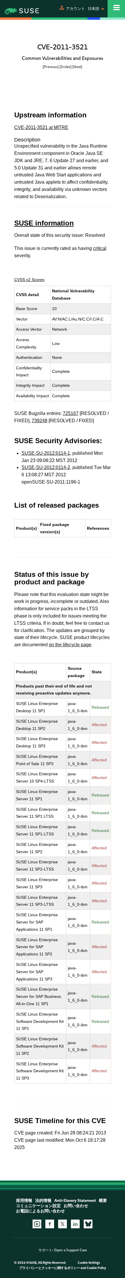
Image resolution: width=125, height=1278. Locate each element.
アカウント (75, 8)
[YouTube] (37, 1224)
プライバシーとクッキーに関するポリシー (49, 1268)
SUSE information (44, 223)
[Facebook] (49, 1224)
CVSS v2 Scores (29, 279)
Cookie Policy (96, 1268)
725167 (70, 413)
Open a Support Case (70, 1250)
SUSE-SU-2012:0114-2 (46, 467)
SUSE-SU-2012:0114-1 (46, 453)
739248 (39, 420)
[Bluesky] (88, 1224)
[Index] (66, 67)
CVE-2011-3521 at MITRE (41, 127)
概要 (103, 1200)
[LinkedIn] (75, 1224)
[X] (62, 1224)
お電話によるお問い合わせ (40, 1211)
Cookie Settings (89, 1263)
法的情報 (43, 1200)
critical (99, 248)
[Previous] (51, 67)
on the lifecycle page (70, 644)
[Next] (77, 67)
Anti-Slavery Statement (75, 1200)
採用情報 (24, 1200)
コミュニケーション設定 (38, 1205)
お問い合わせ (76, 1205)
